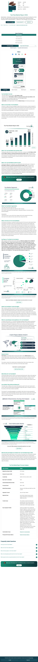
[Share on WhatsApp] (22, 54)
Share (34, 147)
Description (5, 89)
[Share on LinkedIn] (16, 54)
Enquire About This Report (24, 45)
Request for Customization (25, 531)
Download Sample (10, 45)
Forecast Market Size (19, 40)
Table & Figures (23, 89)
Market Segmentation (18, 42)
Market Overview (19, 34)
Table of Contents (14, 89)
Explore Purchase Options (24, 534)
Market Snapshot (13, 47)
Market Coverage (19, 36)
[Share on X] (19, 54)
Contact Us (19, 179)
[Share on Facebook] (13, 54)
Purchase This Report (10, 22)
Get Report (19, 302)
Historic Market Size (19, 38)
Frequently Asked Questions (23, 47)
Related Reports (32, 89)
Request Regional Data (19, 369)
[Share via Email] (25, 54)
